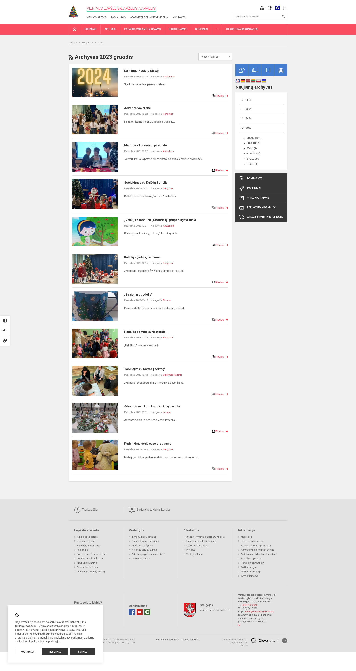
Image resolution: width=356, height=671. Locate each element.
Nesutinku (55, 651)
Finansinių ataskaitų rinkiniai (201, 541)
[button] (262, 8)
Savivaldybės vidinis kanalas (153, 509)
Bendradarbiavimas (87, 567)
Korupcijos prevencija (252, 563)
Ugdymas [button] (90, 29)
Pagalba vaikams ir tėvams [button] (142, 29)
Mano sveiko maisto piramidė (145, 145)
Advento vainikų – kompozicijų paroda (152, 406)
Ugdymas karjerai (172, 374)
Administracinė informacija (149, 17)
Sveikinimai (169, 76)
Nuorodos (246, 536)
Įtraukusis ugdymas (142, 545)
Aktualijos (168, 151)
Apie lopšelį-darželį (87, 536)
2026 (249, 100)
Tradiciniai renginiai (87, 563)
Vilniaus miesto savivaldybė (214, 610)
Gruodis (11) (254, 138)
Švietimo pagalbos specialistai (148, 554)
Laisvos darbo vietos (261, 207)
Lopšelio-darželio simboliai (91, 554)
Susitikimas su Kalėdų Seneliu (146, 182)
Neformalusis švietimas (144, 549)
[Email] (147, 612)
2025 (249, 109)
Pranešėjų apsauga (251, 558)
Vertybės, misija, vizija (88, 545)
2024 (249, 118)
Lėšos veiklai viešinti (197, 545)
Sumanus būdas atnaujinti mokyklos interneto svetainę (235, 642)
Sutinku (82, 651)
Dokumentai (255, 178)
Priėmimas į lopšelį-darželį (91, 571)
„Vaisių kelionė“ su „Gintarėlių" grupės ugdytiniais (160, 220)
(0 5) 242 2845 (249, 604)
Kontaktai (179, 17)
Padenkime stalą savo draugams (147, 443)
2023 (100, 42)
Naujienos (87, 42)
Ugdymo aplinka (86, 541)
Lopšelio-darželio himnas (90, 558)
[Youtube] (140, 612)
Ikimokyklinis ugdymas (144, 536)
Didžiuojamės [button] (178, 29)
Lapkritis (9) (253, 143)
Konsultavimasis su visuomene (257, 549)
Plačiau (219, 95)
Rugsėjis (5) (253, 153)
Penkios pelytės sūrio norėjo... (146, 332)
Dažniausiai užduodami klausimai (259, 554)
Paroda (167, 300)
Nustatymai (27, 651)
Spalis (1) (252, 148)
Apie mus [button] (110, 29)
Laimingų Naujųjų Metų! (141, 71)
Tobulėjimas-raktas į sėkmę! (144, 369)
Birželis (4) (253, 159)
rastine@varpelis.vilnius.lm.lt (259, 611)
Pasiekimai (254, 188)
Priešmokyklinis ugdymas (145, 541)
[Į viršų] (284, 640)
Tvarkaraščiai (89, 509)
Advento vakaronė (137, 108)
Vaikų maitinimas (258, 197)
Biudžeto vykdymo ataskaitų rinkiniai (205, 536)
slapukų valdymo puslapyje (43, 641)
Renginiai (168, 113)
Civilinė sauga (248, 567)
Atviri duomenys (249, 576)
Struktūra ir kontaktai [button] (242, 29)
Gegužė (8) (252, 164)
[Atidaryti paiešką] (283, 16)
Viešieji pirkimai (194, 554)
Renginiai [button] (201, 29)
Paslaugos (118, 17)
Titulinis (73, 42)
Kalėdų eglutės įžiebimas (142, 257)
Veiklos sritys (96, 17)
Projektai (191, 549)
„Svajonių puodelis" (138, 294)
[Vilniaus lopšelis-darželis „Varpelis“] (76, 10)
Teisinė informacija (251, 571)
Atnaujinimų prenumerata (265, 217)
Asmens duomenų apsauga (256, 545)
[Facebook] (132, 612)
